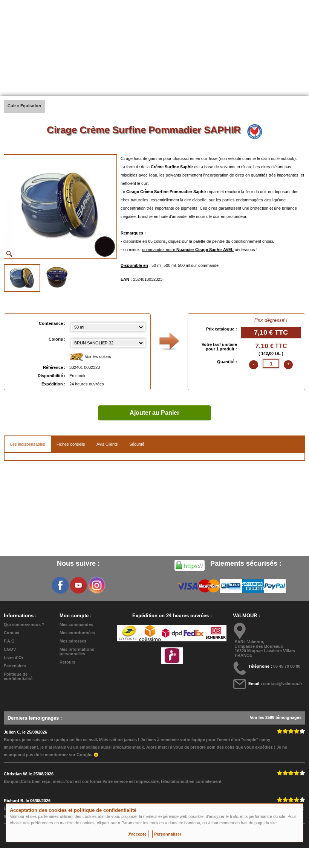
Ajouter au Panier (154, 413)
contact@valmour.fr (282, 683)
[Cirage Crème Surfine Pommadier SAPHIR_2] (57, 277)
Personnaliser (167, 834)
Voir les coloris (97, 356)
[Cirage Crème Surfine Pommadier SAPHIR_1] (22, 278)
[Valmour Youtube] (78, 585)
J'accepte (137, 834)
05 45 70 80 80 (286, 666)
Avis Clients (107, 444)
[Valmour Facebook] (60, 585)
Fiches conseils (71, 444)
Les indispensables (27, 444)
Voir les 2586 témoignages (275, 717)
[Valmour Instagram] (96, 585)
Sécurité (136, 444)
